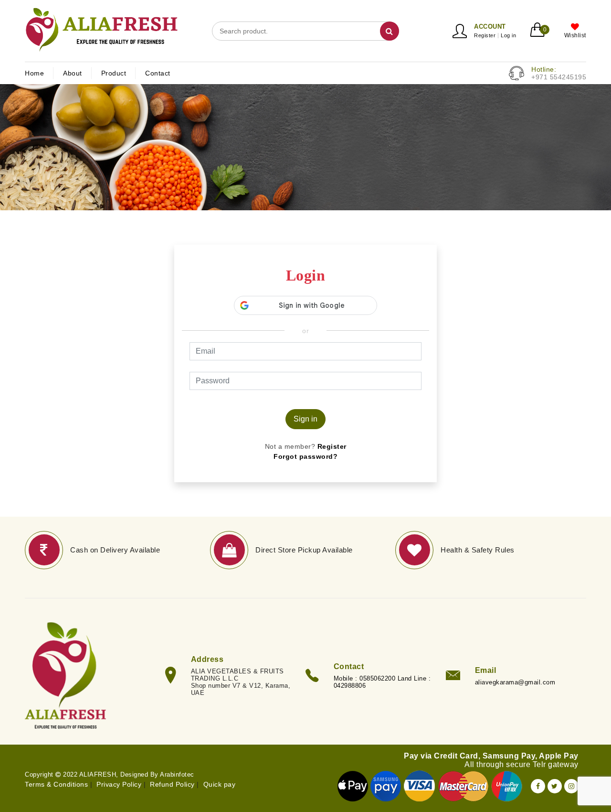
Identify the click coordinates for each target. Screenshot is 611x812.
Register (484, 35)
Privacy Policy (118, 784)
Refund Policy (172, 784)
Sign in (305, 419)
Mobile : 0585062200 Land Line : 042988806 (382, 682)
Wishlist (575, 35)
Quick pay (219, 784)
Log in (508, 35)
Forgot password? (305, 456)
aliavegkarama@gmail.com (515, 682)
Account (490, 26)
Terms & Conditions (56, 784)
